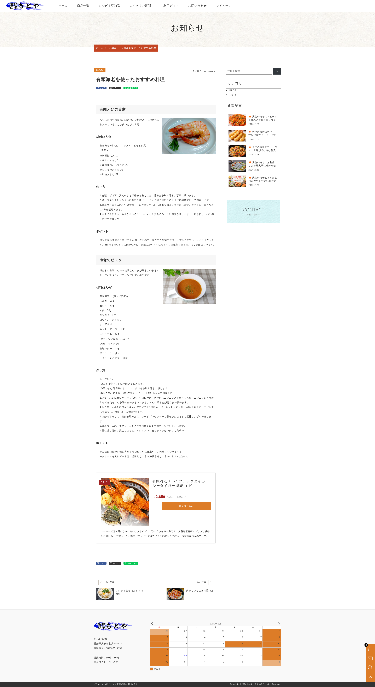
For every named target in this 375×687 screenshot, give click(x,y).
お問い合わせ (197, 5)
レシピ (233, 94)
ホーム (63, 5)
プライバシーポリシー (103, 684)
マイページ (223, 5)
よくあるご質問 (140, 5)
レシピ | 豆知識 (109, 5)
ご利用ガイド (169, 5)
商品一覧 (83, 5)
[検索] (277, 71)
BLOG (99, 70)
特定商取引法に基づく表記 (126, 684)
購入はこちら (186, 506)
